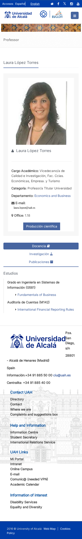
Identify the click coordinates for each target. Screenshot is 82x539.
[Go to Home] (18, 12)
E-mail (14, 474)
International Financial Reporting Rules (46, 309)
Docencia (39, 246)
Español (20, 3)
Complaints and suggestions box (34, 414)
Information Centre (24, 432)
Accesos (7, 3)
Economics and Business (52, 196)
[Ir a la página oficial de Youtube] (78, 4)
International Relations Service (32, 442)
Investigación (39, 254)
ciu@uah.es (62, 375)
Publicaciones (39, 262)
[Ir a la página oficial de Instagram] (72, 4)
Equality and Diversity (26, 507)
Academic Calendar (24, 484)
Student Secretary (23, 437)
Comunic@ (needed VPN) (29, 479)
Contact (16, 404)
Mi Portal (16, 459)
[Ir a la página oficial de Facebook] (59, 4)
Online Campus (21, 469)
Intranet (16, 464)
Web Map (50, 528)
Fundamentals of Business (37, 295)
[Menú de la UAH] (75, 15)
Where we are (20, 409)
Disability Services (23, 502)
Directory (17, 399)
